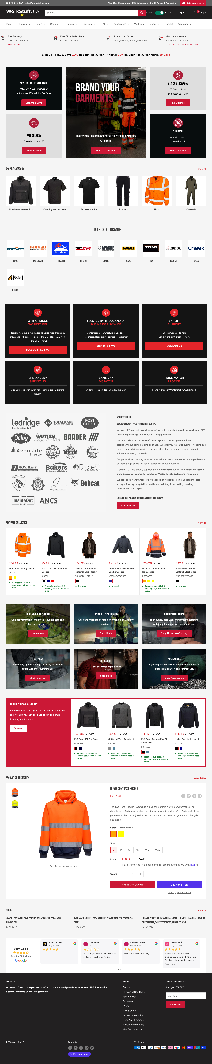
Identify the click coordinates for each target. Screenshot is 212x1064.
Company (183, 24)
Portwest (147, 576)
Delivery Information (133, 1015)
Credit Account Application (163, 3)
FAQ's (126, 1006)
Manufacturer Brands (133, 1024)
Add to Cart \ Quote (132, 884)
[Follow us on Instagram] (81, 1048)
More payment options (179, 892)
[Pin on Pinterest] (189, 796)
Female (70, 24)
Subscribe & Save (195, 3)
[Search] (142, 13)
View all (202, 169)
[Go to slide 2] (120, 969)
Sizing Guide (129, 1010)
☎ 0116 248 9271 (15, 3)
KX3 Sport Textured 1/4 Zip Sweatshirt (154, 741)
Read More (170, 964)
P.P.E (103, 24)
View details (200, 778)
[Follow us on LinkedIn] (92, 1048)
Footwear (87, 24)
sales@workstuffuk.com (37, 3)
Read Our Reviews (37, 350)
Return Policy (129, 996)
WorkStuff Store (84, 576)
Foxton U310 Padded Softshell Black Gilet (186, 570)
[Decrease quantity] (125, 874)
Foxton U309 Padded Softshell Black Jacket (86, 570)
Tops (8, 24)
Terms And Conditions (134, 992)
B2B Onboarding (140, 3)
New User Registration (119, 3)
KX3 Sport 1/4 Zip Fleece (86, 739)
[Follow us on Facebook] (70, 1048)
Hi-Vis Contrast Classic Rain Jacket (153, 570)
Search (126, 987)
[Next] (206, 561)
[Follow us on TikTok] (87, 1048)
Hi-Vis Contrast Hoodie (124, 789)
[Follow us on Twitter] (76, 1048)
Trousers (23, 24)
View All (18, 728)
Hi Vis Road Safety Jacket (22, 568)
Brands (153, 24)
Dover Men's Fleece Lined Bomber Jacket (121, 570)
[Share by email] (200, 796)
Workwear (139, 24)
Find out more (14, 44)
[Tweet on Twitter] (194, 796)
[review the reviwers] (74, 944)
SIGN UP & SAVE (106, 346)
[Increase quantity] (140, 874)
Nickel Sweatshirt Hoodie (187, 739)
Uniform (54, 24)
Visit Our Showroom (133, 1029)
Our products (128, 505)
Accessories (120, 24)
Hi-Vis (38, 24)
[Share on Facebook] (183, 796)
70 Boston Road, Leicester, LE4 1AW (182, 44)
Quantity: (115, 874)
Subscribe (175, 1004)
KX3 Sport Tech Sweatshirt (121, 739)
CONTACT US (174, 346)
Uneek (12, 573)
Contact (169, 24)
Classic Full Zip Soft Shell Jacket (54, 570)
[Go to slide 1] (118, 969)
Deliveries (128, 1001)
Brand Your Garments (133, 1020)
